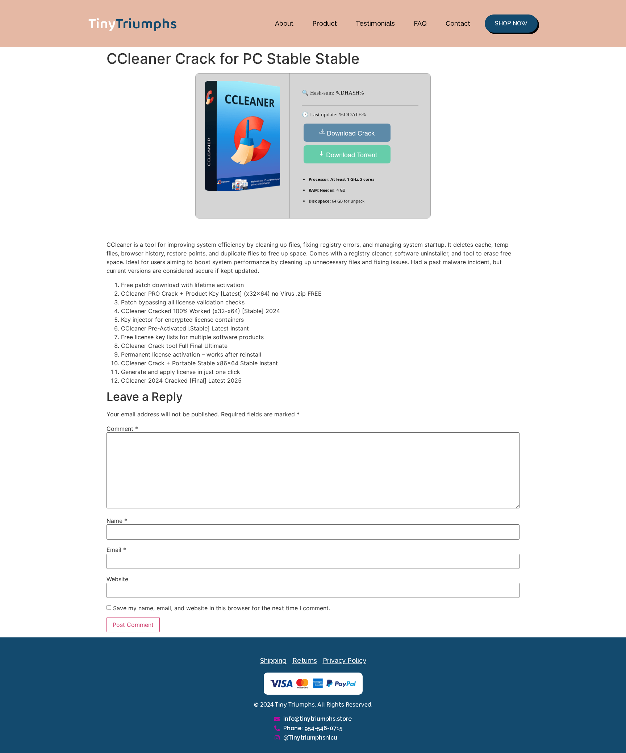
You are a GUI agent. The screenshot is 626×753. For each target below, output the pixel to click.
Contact (458, 23)
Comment (122, 429)
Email (116, 550)
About (284, 23)
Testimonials (375, 23)
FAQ (420, 23)
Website (117, 579)
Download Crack (351, 132)
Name (117, 521)
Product (324, 23)
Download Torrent (350, 154)
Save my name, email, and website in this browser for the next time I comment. (221, 608)
